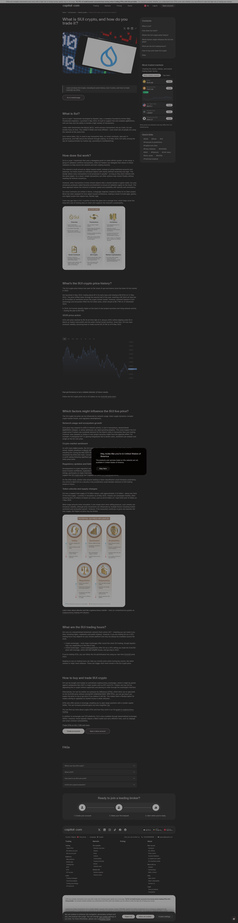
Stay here (103, 468)
